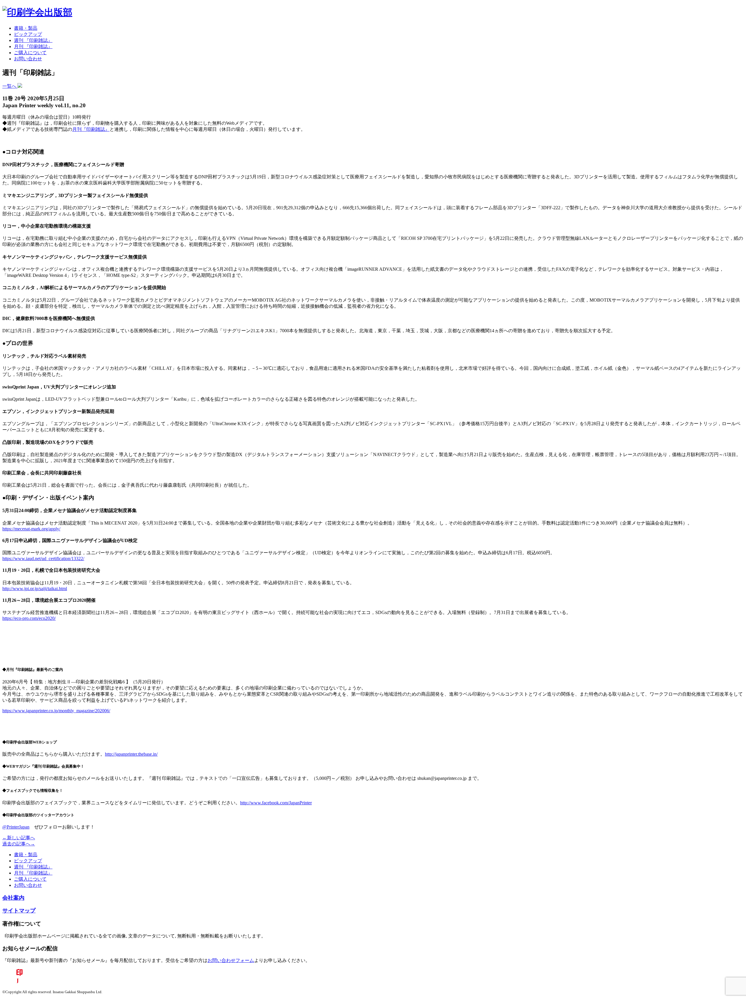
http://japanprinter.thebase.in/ (131, 754)
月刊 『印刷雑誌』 (33, 46)
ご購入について (30, 52)
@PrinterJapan (15, 826)
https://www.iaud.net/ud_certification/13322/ (43, 558)
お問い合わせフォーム (230, 960)
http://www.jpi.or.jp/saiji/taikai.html (34, 588)
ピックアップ (28, 34)
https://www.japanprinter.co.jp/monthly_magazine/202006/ (56, 710)
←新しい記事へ (18, 837)
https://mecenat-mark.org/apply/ (31, 528)
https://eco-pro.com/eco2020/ (29, 618)
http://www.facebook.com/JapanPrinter (276, 802)
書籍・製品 (25, 28)
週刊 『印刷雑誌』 (33, 40)
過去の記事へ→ (18, 843)
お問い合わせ (28, 58)
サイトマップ (19, 910)
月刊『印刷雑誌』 (91, 129)
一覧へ (9, 86)
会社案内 (13, 898)
